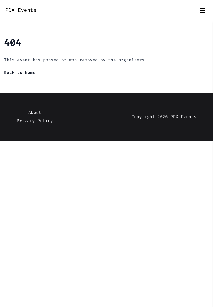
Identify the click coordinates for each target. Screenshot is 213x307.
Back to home (19, 72)
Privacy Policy (35, 121)
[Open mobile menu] (202, 10)
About (34, 112)
